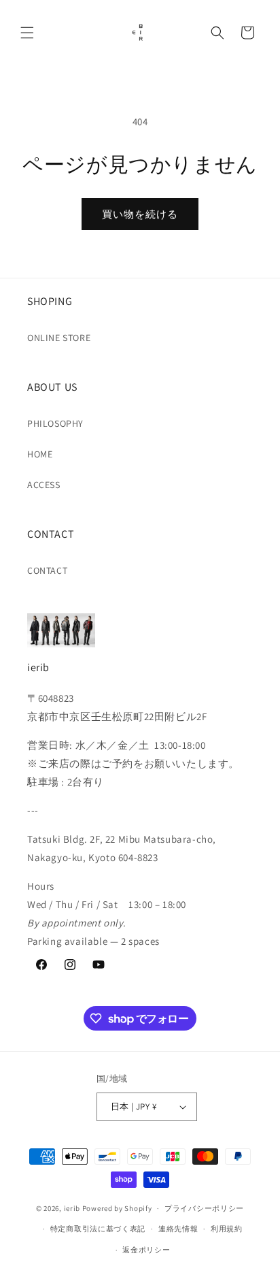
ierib (72, 1208)
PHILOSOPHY (55, 423)
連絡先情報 (178, 1228)
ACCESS (43, 485)
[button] (27, 33)
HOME (39, 454)
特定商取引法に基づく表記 (97, 1228)
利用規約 (227, 1228)
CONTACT (47, 570)
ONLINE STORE (58, 338)
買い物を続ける (140, 214)
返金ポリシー (146, 1250)
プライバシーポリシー (204, 1208)
